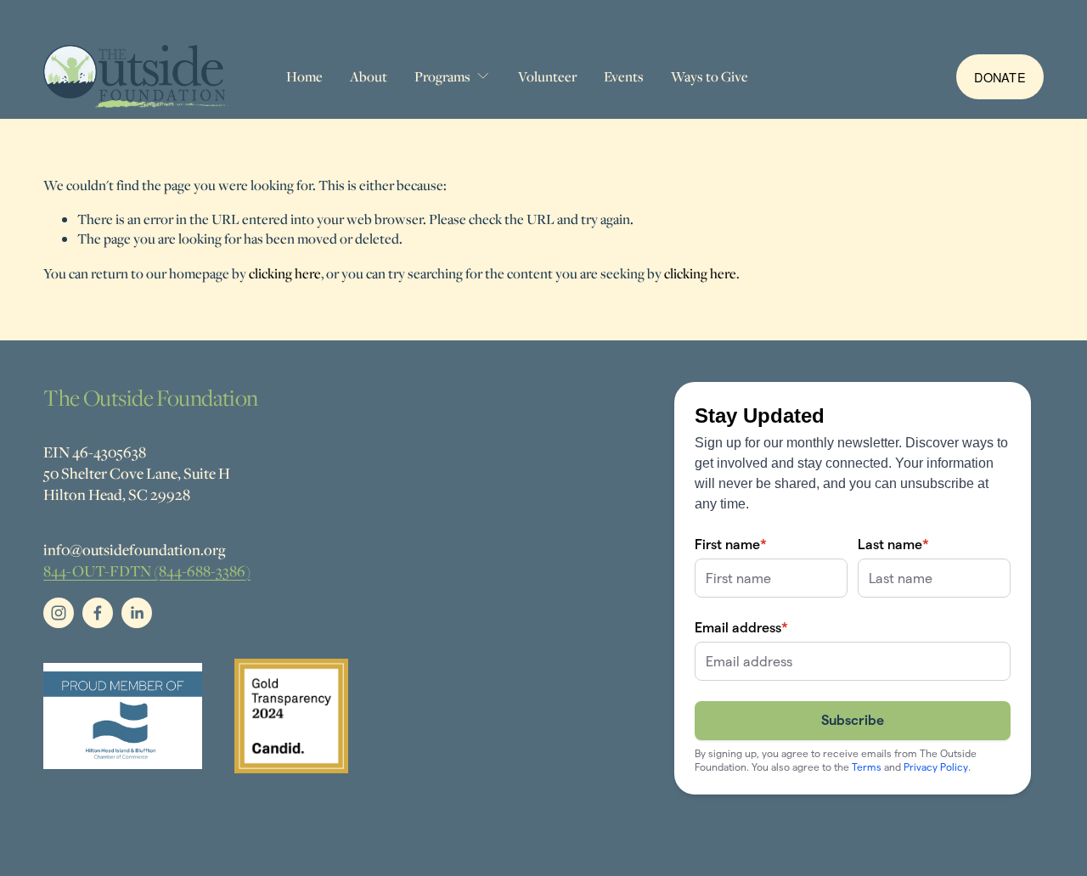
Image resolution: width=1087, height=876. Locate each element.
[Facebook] (97, 613)
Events (624, 76)
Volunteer (547, 76)
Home (304, 76)
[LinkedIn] (136, 613)
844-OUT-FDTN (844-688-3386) (147, 570)
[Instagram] (58, 613)
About (368, 76)
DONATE (1000, 77)
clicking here (285, 273)
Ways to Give (709, 76)
